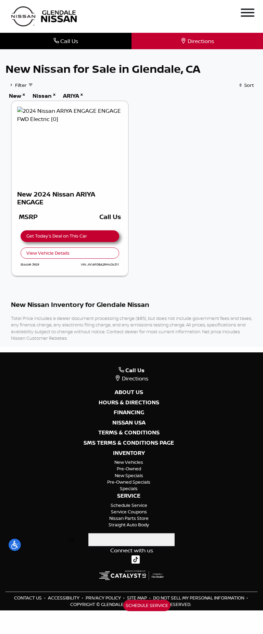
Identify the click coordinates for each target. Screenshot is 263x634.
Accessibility (64, 598)
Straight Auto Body (129, 525)
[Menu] (248, 13)
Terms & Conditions (129, 433)
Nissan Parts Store (129, 518)
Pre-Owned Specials (128, 482)
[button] (15, 545)
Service (128, 496)
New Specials (129, 475)
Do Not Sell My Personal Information (199, 598)
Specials (129, 488)
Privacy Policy (104, 598)
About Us (129, 392)
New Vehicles (128, 462)
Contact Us (28, 598)
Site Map (137, 598)
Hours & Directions (129, 403)
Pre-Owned (129, 469)
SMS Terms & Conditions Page (129, 443)
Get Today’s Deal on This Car (56, 236)
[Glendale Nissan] (45, 15)
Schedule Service (129, 505)
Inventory (129, 453)
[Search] (71, 539)
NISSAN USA (129, 423)
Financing (129, 412)
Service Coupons (129, 512)
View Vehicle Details (48, 253)
